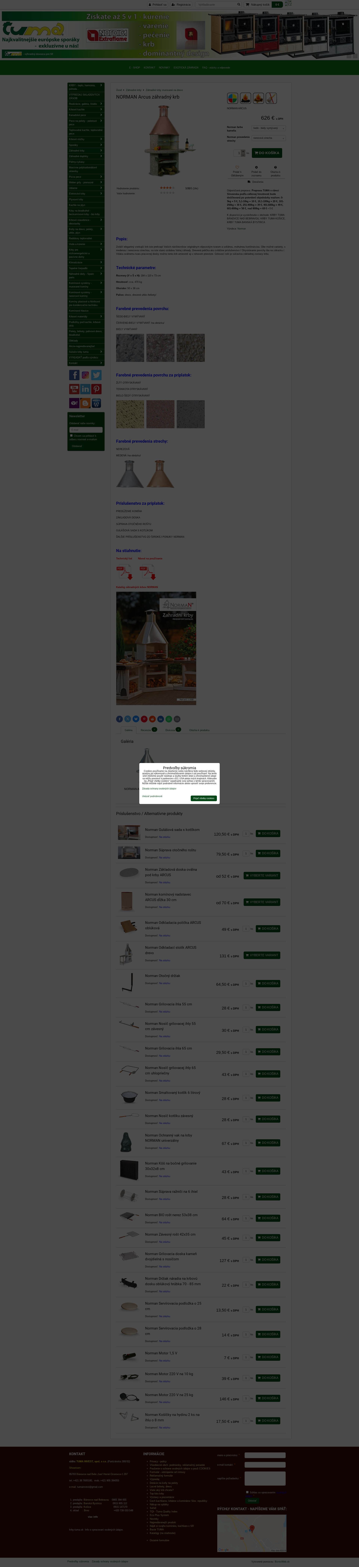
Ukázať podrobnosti (152, 796)
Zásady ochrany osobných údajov (159, 788)
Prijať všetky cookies (203, 798)
